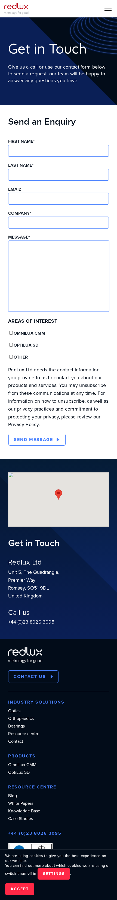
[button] (108, 8)
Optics (14, 711)
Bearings (16, 726)
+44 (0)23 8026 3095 (31, 622)
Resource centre (23, 733)
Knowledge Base (24, 811)
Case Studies (20, 818)
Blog (12, 796)
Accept (20, 889)
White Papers (20, 803)
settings (54, 873)
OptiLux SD (19, 772)
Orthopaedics (21, 718)
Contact (15, 741)
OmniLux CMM (22, 765)
